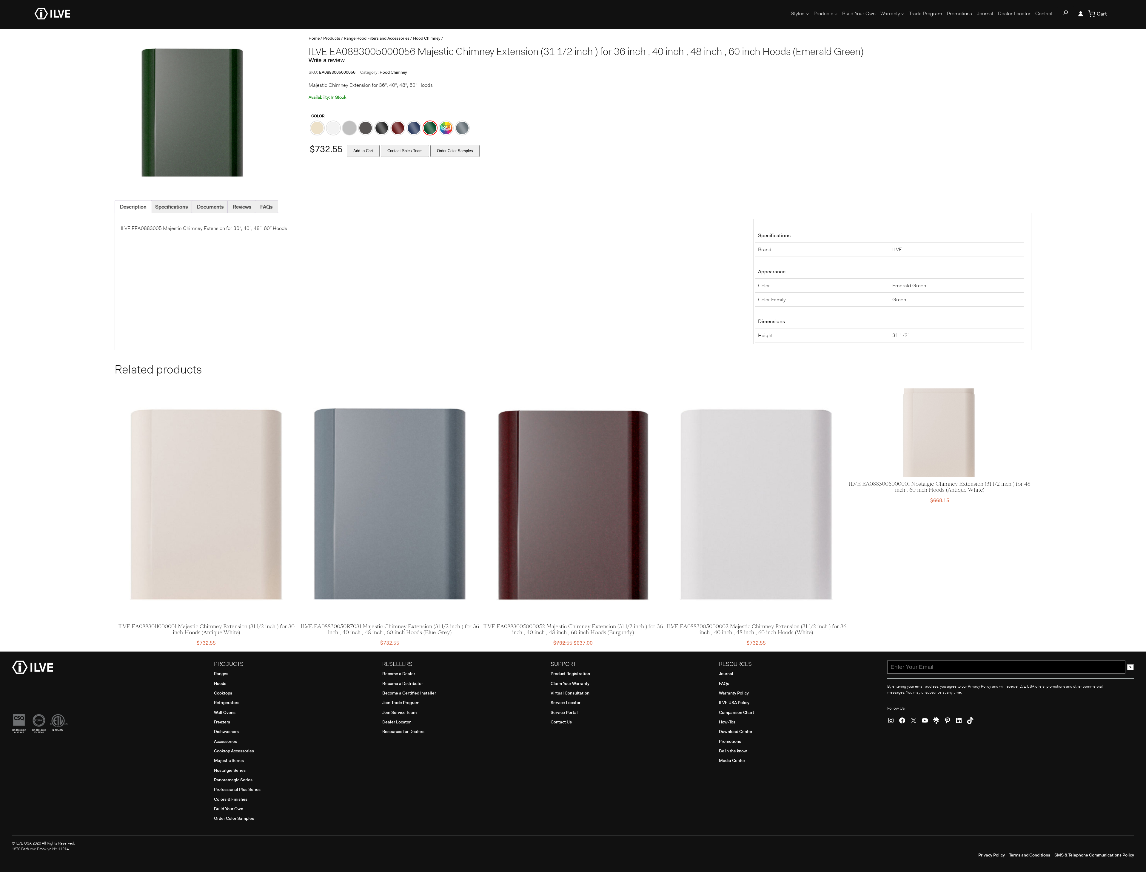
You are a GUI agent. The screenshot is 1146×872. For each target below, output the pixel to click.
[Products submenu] (835, 13)
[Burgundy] (397, 128)
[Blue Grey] (462, 128)
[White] (333, 128)
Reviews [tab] (242, 206)
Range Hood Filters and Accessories (376, 38)
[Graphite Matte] (365, 128)
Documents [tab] (210, 206)
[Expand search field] (1065, 13)
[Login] (1080, 13)
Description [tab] (133, 206)
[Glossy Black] (381, 128)
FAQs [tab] (266, 206)
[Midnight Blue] (413, 128)
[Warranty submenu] (902, 13)
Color (317, 115)
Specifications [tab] (171, 206)
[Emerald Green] (430, 128)
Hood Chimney (426, 38)
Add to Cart (363, 151)
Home (314, 38)
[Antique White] (317, 128)
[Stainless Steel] (349, 128)
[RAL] (446, 128)
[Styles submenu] (807, 13)
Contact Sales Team (405, 151)
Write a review (327, 60)
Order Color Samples (455, 151)
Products (331, 38)
